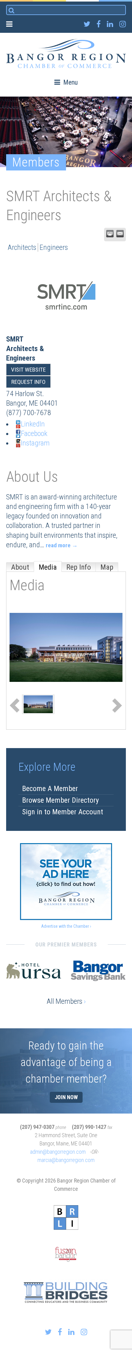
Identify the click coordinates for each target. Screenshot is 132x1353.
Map (106, 567)
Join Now (66, 1097)
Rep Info (78, 567)
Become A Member (50, 788)
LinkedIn (33, 424)
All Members (66, 1001)
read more (58, 545)
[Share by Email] (120, 233)
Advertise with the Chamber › (66, 926)
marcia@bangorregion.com (66, 1160)
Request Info (28, 381)
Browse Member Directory (60, 800)
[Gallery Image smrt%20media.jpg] (38, 704)
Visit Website (28, 369)
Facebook (34, 433)
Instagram (35, 443)
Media (48, 567)
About (20, 567)
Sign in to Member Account (62, 812)
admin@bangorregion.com (58, 1152)
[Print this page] (110, 233)
